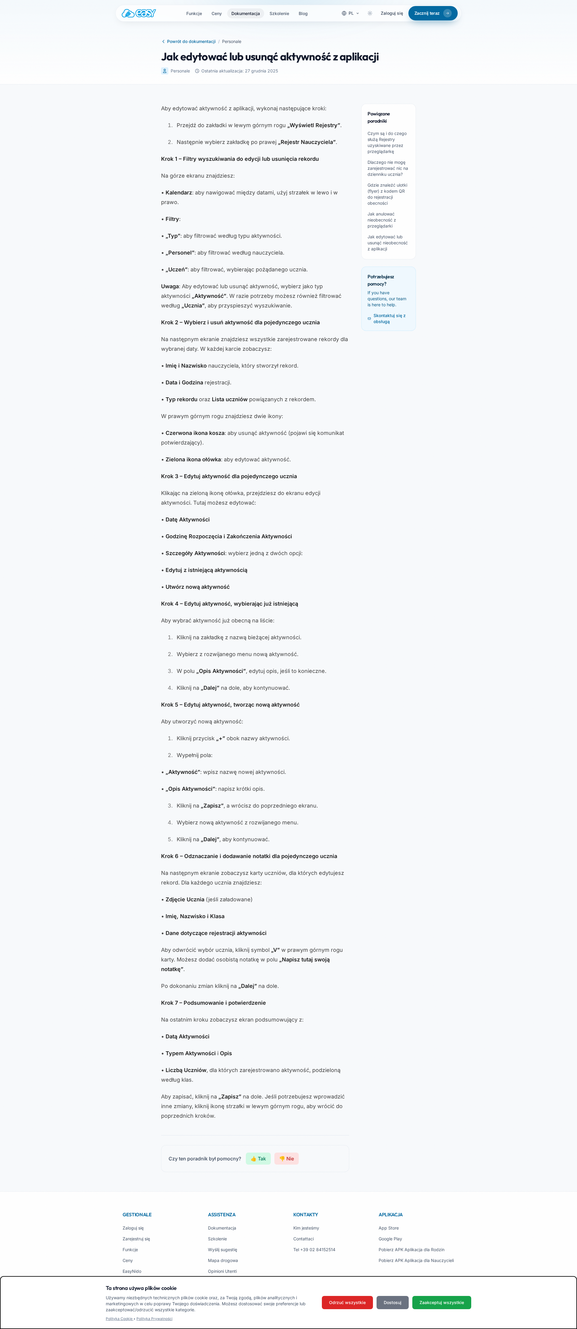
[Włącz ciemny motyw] (370, 13)
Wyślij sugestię (222, 1249)
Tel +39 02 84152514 (314, 1249)
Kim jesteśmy (306, 1227)
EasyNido (132, 1271)
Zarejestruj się (136, 1238)
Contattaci (303, 1238)
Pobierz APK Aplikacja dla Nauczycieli (416, 1260)
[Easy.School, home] (139, 13)
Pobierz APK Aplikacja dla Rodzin (411, 1249)
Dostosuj (392, 1302)
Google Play (390, 1238)
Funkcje (194, 13)
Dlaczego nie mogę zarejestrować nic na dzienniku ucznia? (388, 168)
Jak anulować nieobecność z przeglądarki (382, 219)
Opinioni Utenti (222, 1271)
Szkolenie (279, 13)
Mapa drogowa (223, 1260)
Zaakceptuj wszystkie (442, 1302)
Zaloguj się (392, 13)
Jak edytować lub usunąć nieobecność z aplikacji (388, 242)
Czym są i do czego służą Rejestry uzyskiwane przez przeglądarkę (387, 142)
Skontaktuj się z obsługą (390, 318)
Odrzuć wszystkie (347, 1302)
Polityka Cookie (119, 1318)
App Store (389, 1227)
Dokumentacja (245, 13)
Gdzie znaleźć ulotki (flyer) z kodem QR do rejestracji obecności (387, 194)
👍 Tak (258, 1159)
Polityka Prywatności (154, 1318)
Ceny (217, 13)
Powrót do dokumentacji (191, 41)
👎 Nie (286, 1159)
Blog (303, 13)
